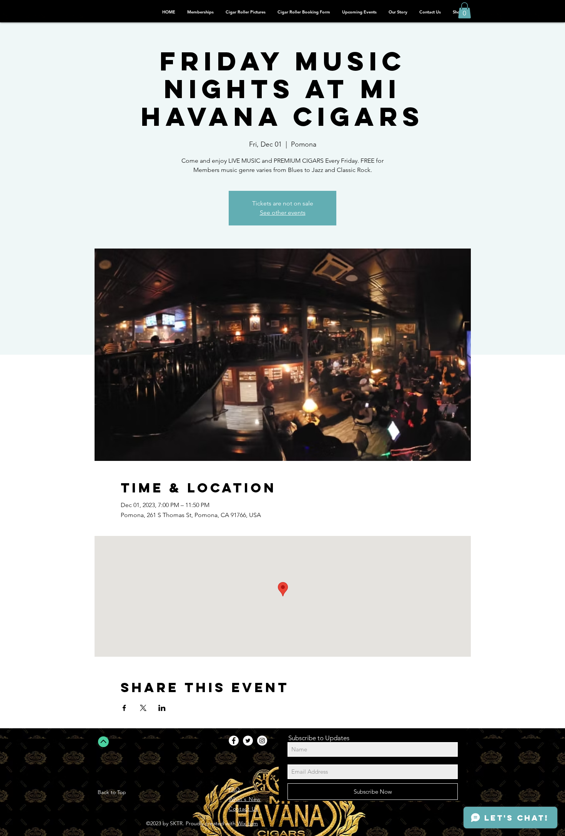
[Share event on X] (143, 708)
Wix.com (247, 823)
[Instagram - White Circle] (262, 741)
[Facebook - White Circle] (234, 741)
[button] (464, 10)
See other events (283, 212)
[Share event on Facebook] (124, 708)
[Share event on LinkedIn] (162, 708)
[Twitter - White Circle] (248, 741)
